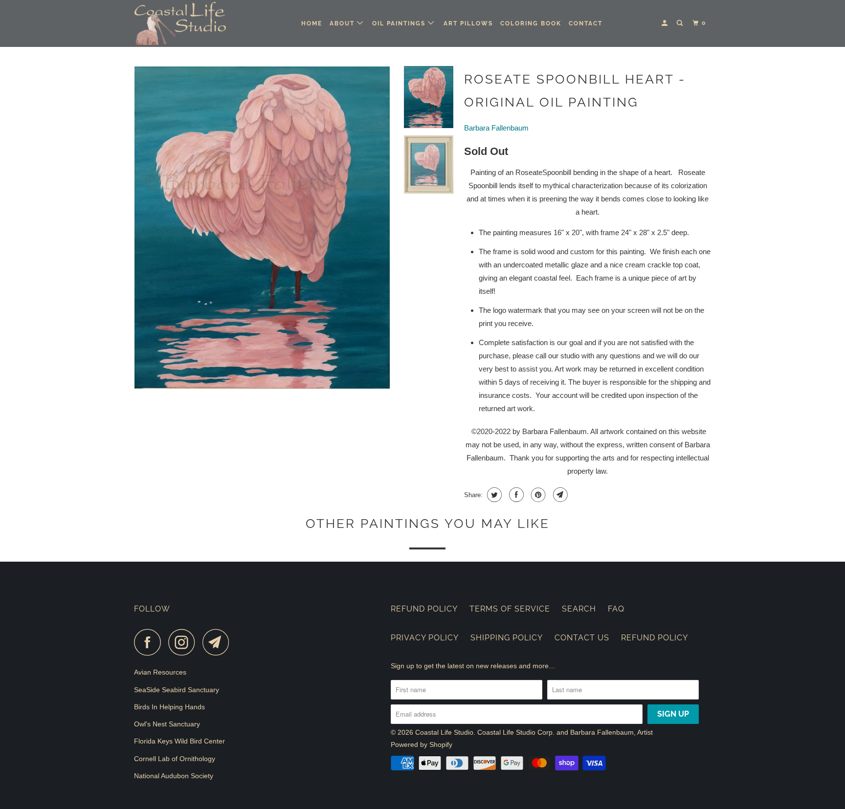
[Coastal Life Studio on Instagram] (184, 642)
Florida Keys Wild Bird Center (179, 741)
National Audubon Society (173, 776)
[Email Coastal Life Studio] (218, 642)
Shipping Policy (506, 637)
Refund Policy (424, 608)
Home (311, 23)
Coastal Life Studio (444, 732)
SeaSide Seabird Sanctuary (176, 690)
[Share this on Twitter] (493, 494)
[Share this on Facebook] (515, 494)
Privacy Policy (425, 637)
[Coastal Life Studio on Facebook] (150, 642)
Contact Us (582, 637)
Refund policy (654, 637)
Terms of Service (509, 608)
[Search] (681, 23)
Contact (585, 23)
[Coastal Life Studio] (184, 23)
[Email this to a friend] (559, 494)
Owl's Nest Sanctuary (167, 724)
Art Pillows (468, 23)
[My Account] (665, 23)
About (343, 23)
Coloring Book (530, 23)
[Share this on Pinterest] (537, 494)
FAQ (616, 608)
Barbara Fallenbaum (496, 128)
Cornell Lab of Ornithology (174, 759)
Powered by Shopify (421, 744)
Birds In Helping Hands (169, 707)
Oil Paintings (400, 23)
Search (579, 608)
